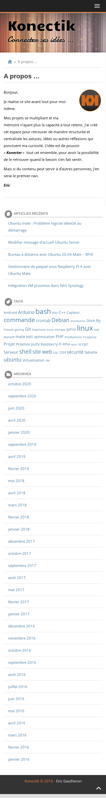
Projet (9, 344)
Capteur (73, 312)
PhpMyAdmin (73, 337)
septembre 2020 (22, 395)
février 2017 (18, 601)
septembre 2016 (22, 662)
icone (50, 329)
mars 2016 (17, 735)
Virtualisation (33, 360)
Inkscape (60, 329)
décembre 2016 (21, 626)
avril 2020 (16, 420)
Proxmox (23, 344)
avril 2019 (16, 456)
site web (42, 351)
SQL (55, 352)
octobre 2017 (19, 553)
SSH (62, 352)
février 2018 (18, 517)
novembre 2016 (21, 638)
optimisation (44, 336)
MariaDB (9, 337)
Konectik (41, 25)
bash (43, 311)
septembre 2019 (22, 444)
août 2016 (17, 674)
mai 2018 (16, 480)
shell (25, 351)
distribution (78, 321)
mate (20, 336)
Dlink (91, 320)
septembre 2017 (22, 565)
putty (35, 344)
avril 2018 (16, 492)
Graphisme (39, 329)
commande (19, 320)
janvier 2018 (19, 529)
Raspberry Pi (51, 344)
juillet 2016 (17, 686)
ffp (98, 320)
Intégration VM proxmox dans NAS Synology (46, 285)
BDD (55, 313)
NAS (29, 336)
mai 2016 (16, 710)
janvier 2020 (19, 432)
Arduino (26, 312)
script (83, 344)
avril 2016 (16, 722)
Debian (61, 320)
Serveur (11, 352)
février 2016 (18, 747)
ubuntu (12, 359)
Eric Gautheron (69, 780)
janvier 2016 (19, 759)
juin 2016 (16, 698)
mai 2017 (16, 589)
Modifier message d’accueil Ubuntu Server (44, 242)
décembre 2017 (21, 541)
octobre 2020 (19, 383)
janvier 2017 (19, 613)
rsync (74, 344)
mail (96, 329)
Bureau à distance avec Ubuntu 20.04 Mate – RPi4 (50, 254)
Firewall (9, 329)
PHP (60, 336)
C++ (62, 312)
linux (85, 328)
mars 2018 (17, 504)
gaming (19, 329)
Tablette (90, 352)
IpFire (71, 329)
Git (28, 329)
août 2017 (17, 577)
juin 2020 (16, 408)
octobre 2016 (19, 650)
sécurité (75, 352)
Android (10, 312)
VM (47, 360)
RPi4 (66, 344)
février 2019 (18, 468)
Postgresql (89, 337)
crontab (43, 320)
